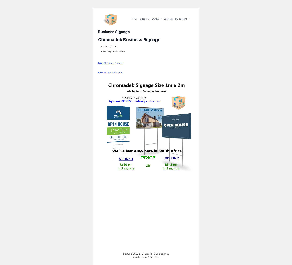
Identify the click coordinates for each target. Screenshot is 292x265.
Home (134, 19)
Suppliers (144, 19)
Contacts (168, 19)
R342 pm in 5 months (110, 72)
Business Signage (114, 32)
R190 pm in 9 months (111, 63)
